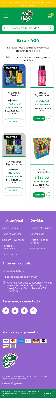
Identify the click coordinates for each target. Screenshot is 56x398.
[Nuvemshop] (12, 384)
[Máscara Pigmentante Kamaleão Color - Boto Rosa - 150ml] (49, 118)
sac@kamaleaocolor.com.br (22, 276)
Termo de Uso (10, 254)
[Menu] (5, 16)
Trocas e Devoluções (41, 228)
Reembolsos (37, 234)
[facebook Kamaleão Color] (5, 310)
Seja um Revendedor (13, 239)
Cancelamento (38, 248)
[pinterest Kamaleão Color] (33, 310)
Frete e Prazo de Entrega (39, 241)
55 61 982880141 (16, 270)
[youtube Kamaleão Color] (15, 310)
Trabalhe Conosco (11, 234)
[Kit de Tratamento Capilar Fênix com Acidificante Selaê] (49, 195)
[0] (49, 16)
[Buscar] (49, 28)
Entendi (48, 393)
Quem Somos (10, 228)
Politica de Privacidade (8, 247)
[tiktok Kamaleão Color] (24, 310)
